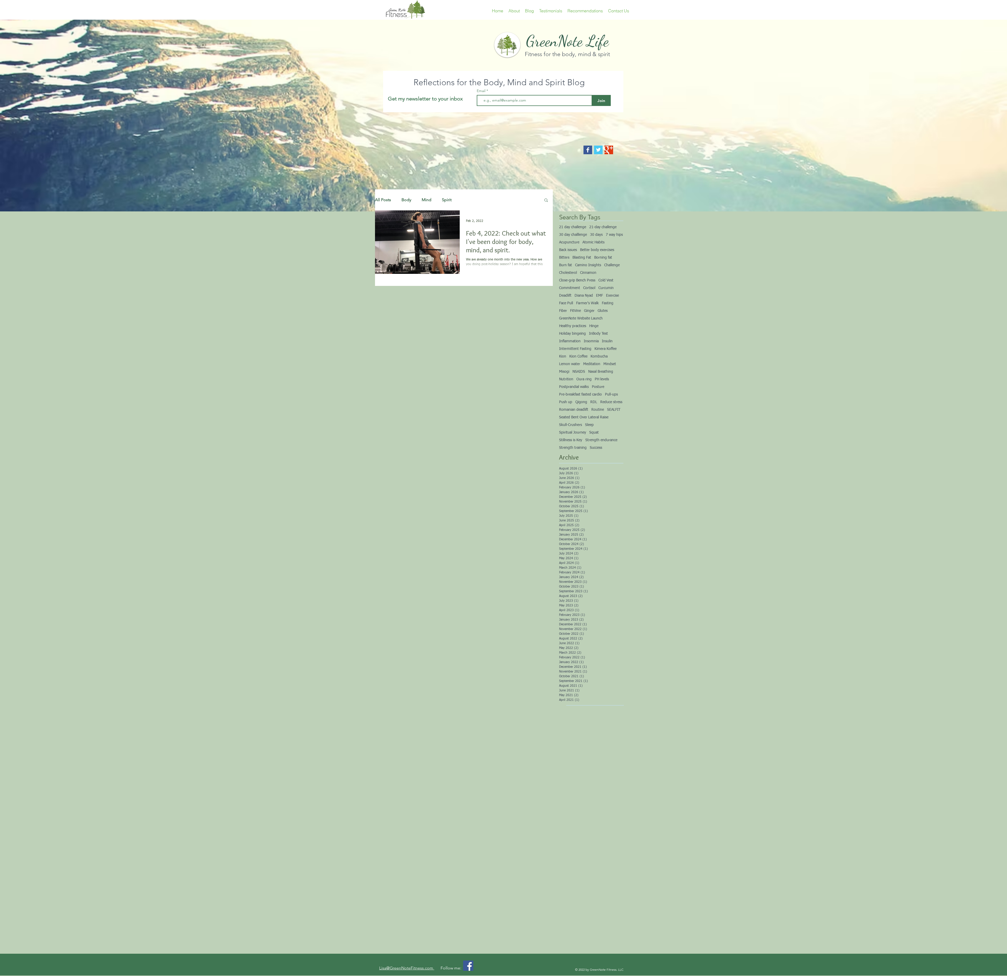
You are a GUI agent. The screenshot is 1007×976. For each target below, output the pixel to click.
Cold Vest (605, 280)
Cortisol (589, 288)
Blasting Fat (581, 257)
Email (481, 91)
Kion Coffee (578, 356)
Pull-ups (611, 394)
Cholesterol (568, 273)
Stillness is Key (570, 440)
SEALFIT (613, 410)
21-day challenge (603, 227)
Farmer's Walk (587, 303)
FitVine (575, 311)
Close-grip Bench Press (577, 280)
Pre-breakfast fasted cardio (580, 394)
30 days (596, 235)
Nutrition (566, 379)
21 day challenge (572, 227)
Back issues (568, 250)
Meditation (591, 364)
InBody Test (598, 333)
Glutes (603, 311)
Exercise (612, 295)
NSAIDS (578, 372)
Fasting (607, 303)
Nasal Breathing (600, 372)
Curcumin (606, 288)
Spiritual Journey (572, 432)
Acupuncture (569, 242)
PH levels (602, 379)
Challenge (612, 265)
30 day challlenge (573, 235)
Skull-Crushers (570, 425)
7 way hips (614, 235)
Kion (562, 356)
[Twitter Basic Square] (598, 150)
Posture (598, 387)
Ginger (589, 311)
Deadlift (565, 295)
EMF (599, 295)
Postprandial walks (574, 387)
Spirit (447, 199)
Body (406, 199)
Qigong (581, 402)
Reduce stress (611, 402)
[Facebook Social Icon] (468, 966)
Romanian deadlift (573, 410)
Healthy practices (572, 326)
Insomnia (591, 341)
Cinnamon (588, 273)
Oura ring (584, 379)
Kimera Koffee (605, 349)
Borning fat (603, 257)
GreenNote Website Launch (581, 318)
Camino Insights (588, 265)
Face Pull (566, 303)
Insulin (607, 341)
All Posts (383, 199)
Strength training (573, 448)
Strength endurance (601, 440)
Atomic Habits (593, 242)
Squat (594, 432)
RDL (593, 402)
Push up (565, 402)
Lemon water (569, 364)
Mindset (609, 364)
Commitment (569, 288)
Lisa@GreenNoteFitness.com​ (406, 968)
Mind (426, 199)
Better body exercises (597, 250)
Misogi (564, 372)
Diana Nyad (584, 295)
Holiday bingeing (572, 333)
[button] (546, 200)
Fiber (563, 311)
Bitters (564, 257)
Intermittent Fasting (575, 349)
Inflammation (570, 341)
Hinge (593, 326)
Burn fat (565, 265)
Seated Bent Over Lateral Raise (583, 417)
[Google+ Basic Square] (608, 150)
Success (596, 448)
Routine (597, 410)
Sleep (589, 425)
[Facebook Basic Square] (587, 150)
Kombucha (599, 356)
